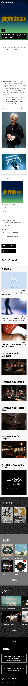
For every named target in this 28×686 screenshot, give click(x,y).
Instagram (15, 232)
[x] (6, 261)
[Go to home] (7, 2)
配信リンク (4, 229)
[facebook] (9, 261)
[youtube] (13, 261)
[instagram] (16, 261)
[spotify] (2, 261)
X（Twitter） (9, 232)
